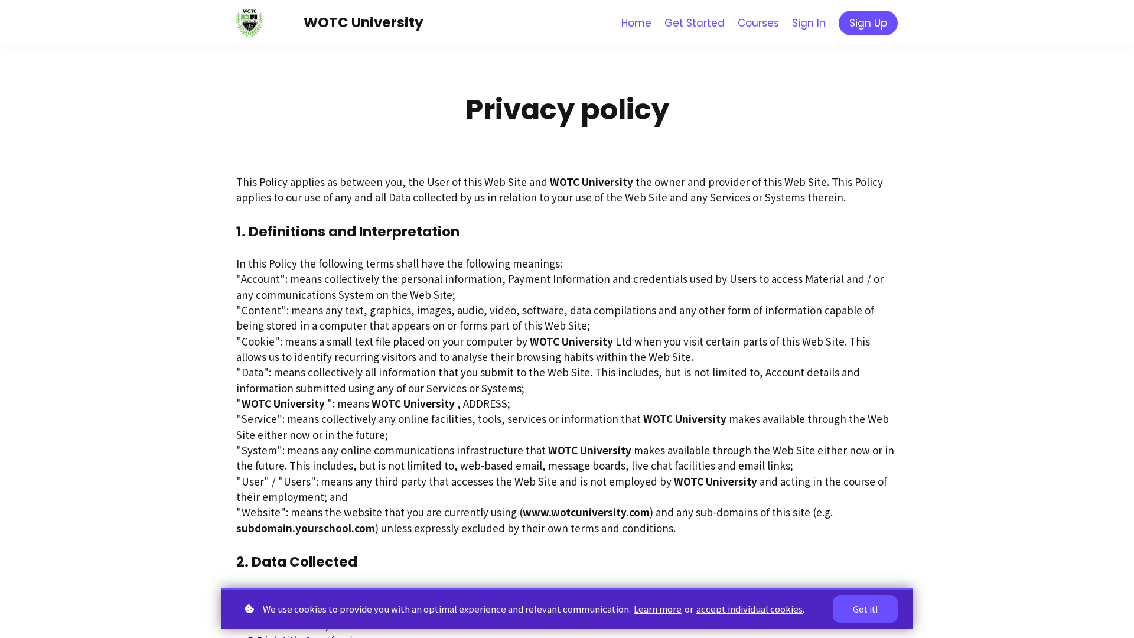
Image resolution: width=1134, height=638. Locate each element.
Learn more (658, 609)
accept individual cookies (749, 609)
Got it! (865, 609)
